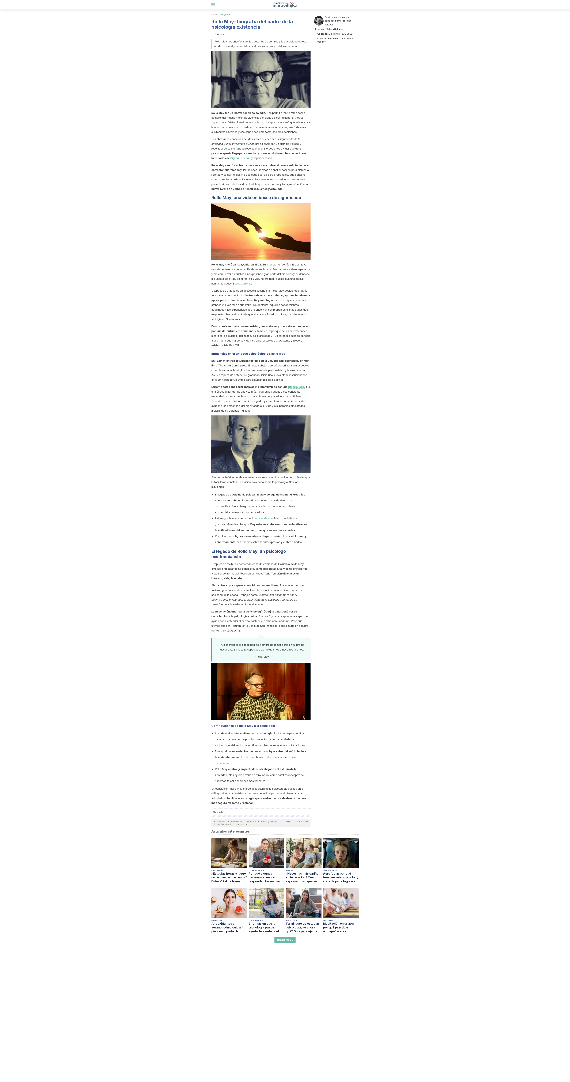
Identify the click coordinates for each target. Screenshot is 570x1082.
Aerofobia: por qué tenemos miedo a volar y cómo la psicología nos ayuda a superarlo (340, 877)
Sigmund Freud (240, 158)
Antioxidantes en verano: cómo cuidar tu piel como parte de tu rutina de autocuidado (228, 927)
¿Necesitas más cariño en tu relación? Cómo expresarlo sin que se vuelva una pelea (302, 877)
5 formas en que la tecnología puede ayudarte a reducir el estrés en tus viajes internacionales (264, 927)
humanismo (222, 763)
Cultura (214, 14)
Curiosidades (330, 870)
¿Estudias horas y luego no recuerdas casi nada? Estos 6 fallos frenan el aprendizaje (229, 877)
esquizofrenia (243, 283)
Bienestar (216, 920)
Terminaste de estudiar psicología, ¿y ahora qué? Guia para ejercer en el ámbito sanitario (302, 927)
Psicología (217, 870)
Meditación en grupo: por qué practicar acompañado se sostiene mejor (338, 927)
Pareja (289, 870)
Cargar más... (285, 939)
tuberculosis (296, 386)
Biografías (226, 14)
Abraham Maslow (262, 518)
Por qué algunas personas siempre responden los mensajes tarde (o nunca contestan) (266, 877)
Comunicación (256, 870)
